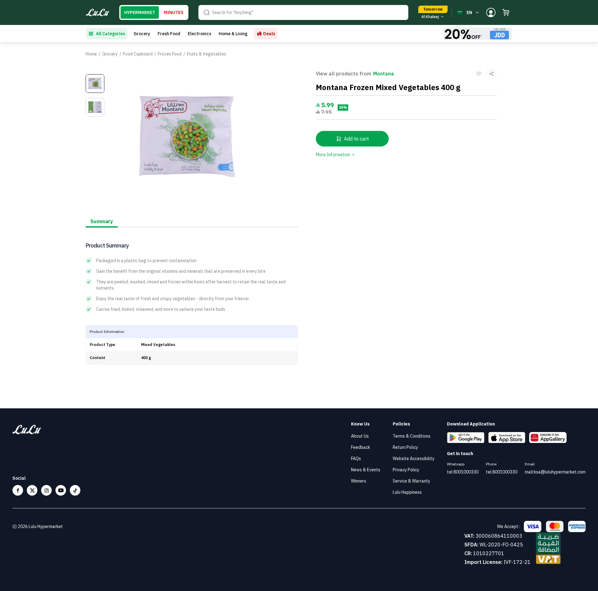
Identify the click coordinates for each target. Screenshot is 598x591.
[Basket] (506, 12)
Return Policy (405, 447)
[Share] (491, 73)
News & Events (365, 470)
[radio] (140, 12)
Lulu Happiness (407, 492)
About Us (360, 436)
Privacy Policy (406, 470)
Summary (101, 221)
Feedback (360, 447)
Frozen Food (170, 53)
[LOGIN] (491, 12)
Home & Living (233, 33)
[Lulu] (97, 13)
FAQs (356, 458)
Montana (383, 73)
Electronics (199, 33)
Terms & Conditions (411, 436)
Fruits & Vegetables (206, 53)
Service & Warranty (411, 481)
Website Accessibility (413, 458)
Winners (358, 481)
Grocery (142, 33)
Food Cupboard (138, 53)
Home (91, 53)
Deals (269, 33)
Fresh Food (169, 33)
